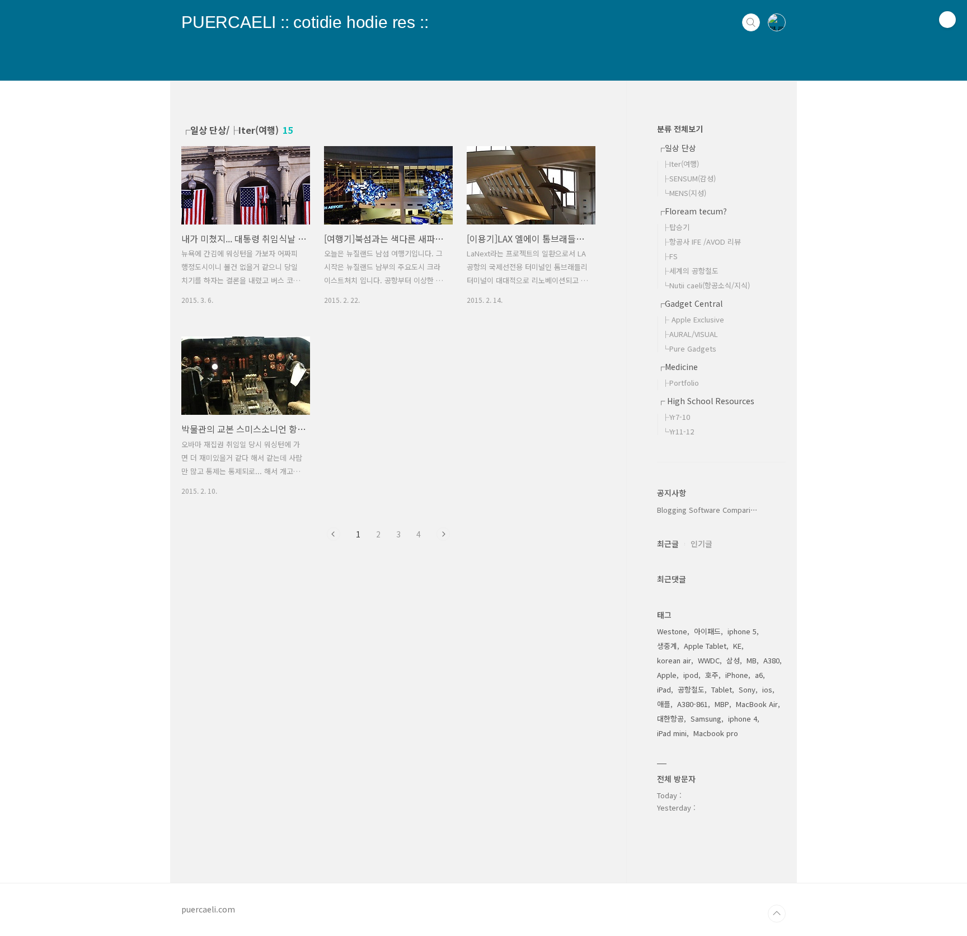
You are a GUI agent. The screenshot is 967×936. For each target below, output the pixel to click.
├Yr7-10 (676, 416)
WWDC (709, 660)
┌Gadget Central (689, 303)
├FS (670, 256)
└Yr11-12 (678, 431)
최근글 (668, 543)
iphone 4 (742, 718)
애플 (663, 704)
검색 (751, 22)
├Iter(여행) (680, 163)
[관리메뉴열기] (947, 19)
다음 (443, 534)
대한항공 (670, 718)
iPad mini (672, 733)
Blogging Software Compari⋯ (707, 509)
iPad (664, 689)
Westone (672, 631)
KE (737, 645)
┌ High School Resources (705, 400)
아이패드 (707, 631)
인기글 (701, 543)
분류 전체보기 (680, 128)
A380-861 (692, 704)
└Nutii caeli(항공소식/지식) (706, 285)
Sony (747, 689)
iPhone (736, 675)
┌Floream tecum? (692, 211)
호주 (712, 675)
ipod (690, 675)
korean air (674, 660)
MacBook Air (757, 704)
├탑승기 (675, 227)
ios (767, 689)
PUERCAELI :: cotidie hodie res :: (304, 15)
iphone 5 (742, 631)
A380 (771, 660)
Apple (667, 675)
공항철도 (691, 689)
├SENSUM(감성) (689, 178)
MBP (722, 704)
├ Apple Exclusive (693, 319)
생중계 (667, 645)
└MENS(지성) (684, 193)
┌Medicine (677, 366)
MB (752, 660)
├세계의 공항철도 (690, 270)
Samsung (706, 718)
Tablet (721, 689)
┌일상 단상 (676, 147)
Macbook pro (715, 733)
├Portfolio (680, 382)
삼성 (733, 660)
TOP (777, 914)
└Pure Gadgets (689, 348)
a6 (759, 675)
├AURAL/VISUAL (690, 334)
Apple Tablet (705, 645)
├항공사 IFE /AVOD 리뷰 (701, 241)
